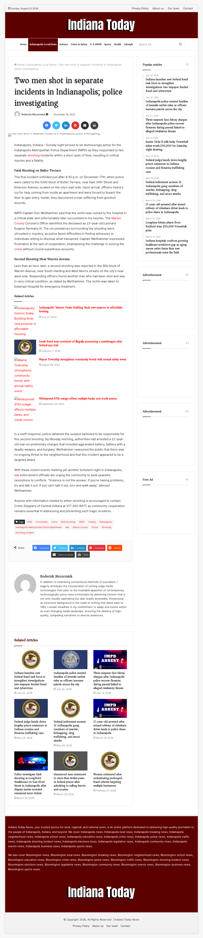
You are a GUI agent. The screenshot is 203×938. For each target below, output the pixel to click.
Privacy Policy (140, 8)
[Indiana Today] (101, 25)
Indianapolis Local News (43, 44)
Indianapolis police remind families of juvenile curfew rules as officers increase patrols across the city (70, 679)
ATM (29, 521)
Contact (188, 8)
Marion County (80, 527)
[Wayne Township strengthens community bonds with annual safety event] (25, 376)
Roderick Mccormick (33, 114)
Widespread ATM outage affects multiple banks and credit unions (78, 398)
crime (18, 249)
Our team (173, 8)
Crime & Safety (79, 44)
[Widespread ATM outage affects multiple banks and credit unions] (25, 409)
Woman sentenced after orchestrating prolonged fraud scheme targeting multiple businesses (107, 780)
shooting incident (25, 532)
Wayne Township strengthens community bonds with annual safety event (82, 359)
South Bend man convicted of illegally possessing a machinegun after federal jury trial (80, 343)
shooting (33, 155)
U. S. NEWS (96, 44)
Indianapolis (106, 521)
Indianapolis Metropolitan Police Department (39, 527)
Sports (107, 44)
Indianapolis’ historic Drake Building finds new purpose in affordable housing (80, 309)
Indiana (63, 44)
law (16, 475)
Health (117, 44)
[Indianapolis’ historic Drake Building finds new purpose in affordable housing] (25, 321)
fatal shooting (68, 521)
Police (95, 527)
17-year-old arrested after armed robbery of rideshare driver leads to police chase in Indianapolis (109, 727)
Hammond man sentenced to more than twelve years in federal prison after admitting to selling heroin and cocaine (70, 782)
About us (158, 8)
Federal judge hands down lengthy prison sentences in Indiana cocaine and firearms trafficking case (30, 727)
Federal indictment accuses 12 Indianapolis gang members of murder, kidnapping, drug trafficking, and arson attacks (70, 731)
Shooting (106, 527)
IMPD (82, 521)
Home (23, 44)
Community (42, 521)
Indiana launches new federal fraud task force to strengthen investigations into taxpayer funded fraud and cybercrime (30, 681)
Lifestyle (128, 44)
